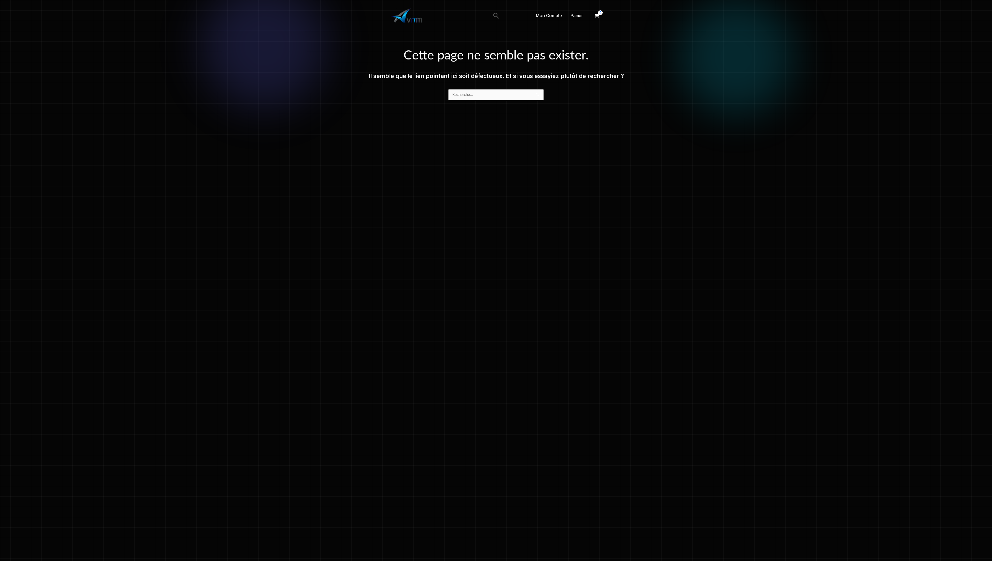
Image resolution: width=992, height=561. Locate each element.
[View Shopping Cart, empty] (596, 15)
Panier (576, 15)
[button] (496, 16)
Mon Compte (549, 15)
